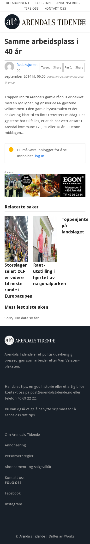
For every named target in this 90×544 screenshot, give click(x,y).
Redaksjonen (27, 65)
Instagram (13, 504)
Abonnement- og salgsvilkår (28, 467)
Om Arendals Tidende (22, 434)
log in (39, 156)
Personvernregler (19, 456)
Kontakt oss (14, 477)
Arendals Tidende (32, 536)
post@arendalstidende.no (51, 392)
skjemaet (59, 409)
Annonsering (15, 445)
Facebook (13, 493)
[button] (82, 21)
